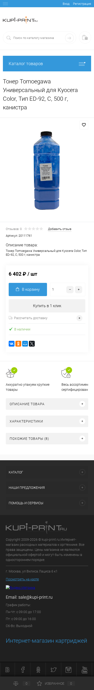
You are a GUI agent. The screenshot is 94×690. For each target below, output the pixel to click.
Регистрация (82, 4)
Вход (66, 4)
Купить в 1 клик (47, 306)
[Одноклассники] (18, 344)
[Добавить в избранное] (84, 125)
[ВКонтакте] (11, 344)
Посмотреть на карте (22, 579)
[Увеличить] (47, 170)
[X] (32, 344)
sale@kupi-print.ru (35, 597)
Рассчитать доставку (30, 318)
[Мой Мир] (25, 344)
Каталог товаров (26, 63)
